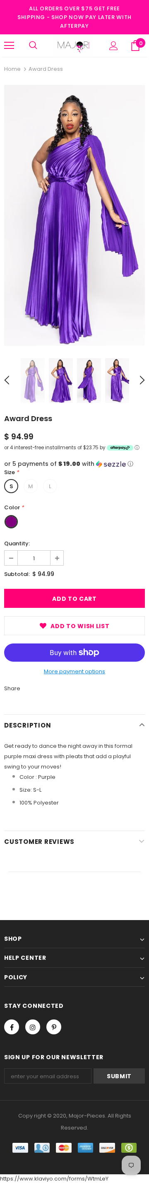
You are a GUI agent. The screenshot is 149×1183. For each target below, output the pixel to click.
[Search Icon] (33, 45)
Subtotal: (17, 574)
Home (12, 69)
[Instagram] (32, 1026)
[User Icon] (113, 45)
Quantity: (17, 543)
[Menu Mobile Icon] (9, 46)
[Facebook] (11, 1026)
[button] (74, 464)
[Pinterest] (53, 1026)
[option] (74, 215)
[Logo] (73, 45)
